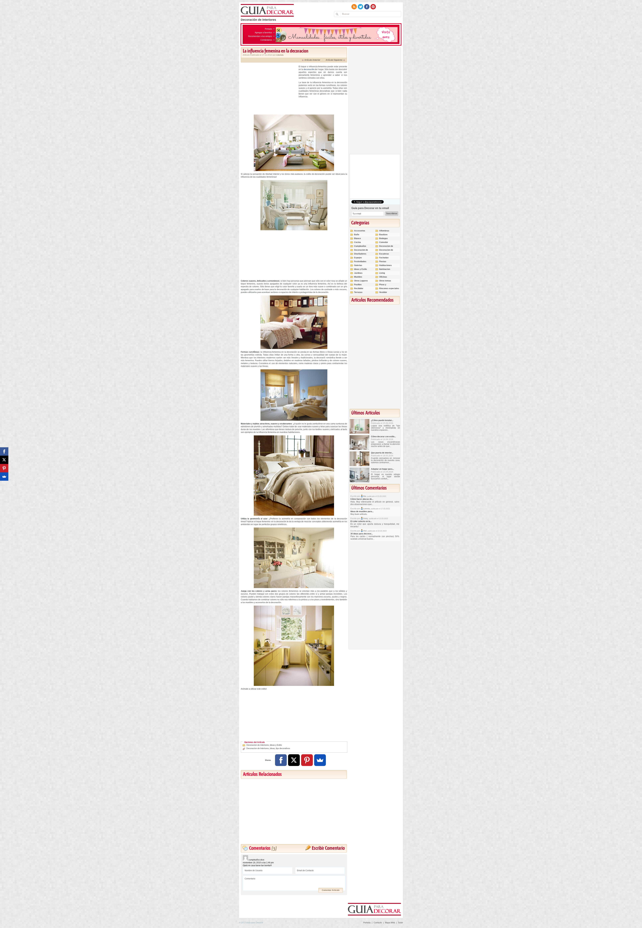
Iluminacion (384, 269)
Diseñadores (360, 254)
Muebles (358, 277)
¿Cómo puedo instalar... (382, 420)
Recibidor (358, 288)
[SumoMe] (320, 760)
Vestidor (383, 292)
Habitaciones (385, 265)
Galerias (358, 265)
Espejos (358, 257)
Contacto (378, 922)
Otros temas (385, 281)
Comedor (383, 242)
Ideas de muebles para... (361, 511)
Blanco (357, 238)
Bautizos (383, 234)
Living (382, 273)
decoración (309, 69)
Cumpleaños (360, 246)
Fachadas (384, 257)
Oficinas (383, 277)
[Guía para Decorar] (267, 10)
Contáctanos (266, 40)
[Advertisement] (269, 88)
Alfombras (384, 231)
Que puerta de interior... (382, 453)
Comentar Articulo (330, 890)
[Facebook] (281, 760)
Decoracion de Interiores (257, 745)
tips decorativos (283, 748)
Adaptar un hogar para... (382, 469)
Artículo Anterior (312, 60)
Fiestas (382, 261)
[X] (294, 760)
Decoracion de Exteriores (386, 247)
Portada (268, 29)
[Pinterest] (307, 760)
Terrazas (358, 292)
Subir (400, 922)
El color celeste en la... (361, 521)
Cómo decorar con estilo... (383, 436)
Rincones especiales (389, 288)
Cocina (357, 242)
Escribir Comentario (328, 848)
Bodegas (383, 238)
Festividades (360, 261)
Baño (356, 234)
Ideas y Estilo (276, 745)
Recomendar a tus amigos (260, 36)
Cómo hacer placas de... (361, 499)
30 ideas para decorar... (361, 534)
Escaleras (384, 254)
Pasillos (358, 284)
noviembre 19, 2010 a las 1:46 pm (258, 862)
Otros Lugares (361, 281)
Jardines (358, 273)
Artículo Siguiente (334, 60)
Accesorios (359, 231)
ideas (272, 748)
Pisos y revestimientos (386, 286)
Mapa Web (390, 922)
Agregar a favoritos (263, 32)
